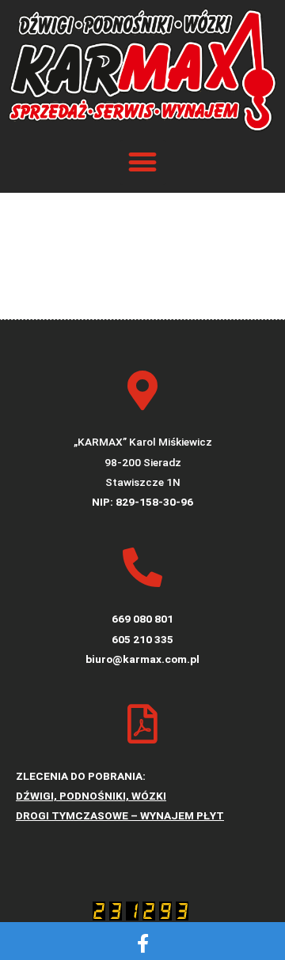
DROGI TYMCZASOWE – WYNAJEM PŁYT (120, 815)
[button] (142, 162)
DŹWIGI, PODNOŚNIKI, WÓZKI (91, 795)
